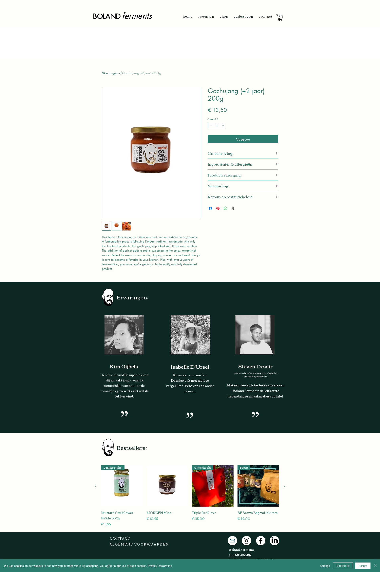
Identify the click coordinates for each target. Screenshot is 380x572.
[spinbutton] (217, 125)
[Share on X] (233, 208)
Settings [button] (325, 566)
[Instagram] (246, 541)
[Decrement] (210, 125)
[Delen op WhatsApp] (225, 208)
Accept (363, 566)
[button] (280, 17)
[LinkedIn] (274, 541)
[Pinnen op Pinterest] (218, 208)
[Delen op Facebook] (210, 208)
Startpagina (111, 73)
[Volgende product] (284, 485)
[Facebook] (260, 541)
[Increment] (223, 125)
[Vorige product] (95, 485)
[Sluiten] (375, 566)
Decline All (343, 566)
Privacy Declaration (160, 566)
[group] (190, 496)
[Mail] (232, 540)
